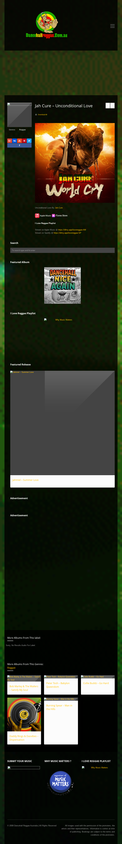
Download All (42, 114)
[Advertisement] (61, 73)
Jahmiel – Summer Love (25, 480)
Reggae (22, 130)
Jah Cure (59, 208)
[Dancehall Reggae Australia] (61, 26)
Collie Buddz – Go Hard (96, 683)
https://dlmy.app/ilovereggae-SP (67, 233)
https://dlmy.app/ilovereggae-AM (72, 230)
